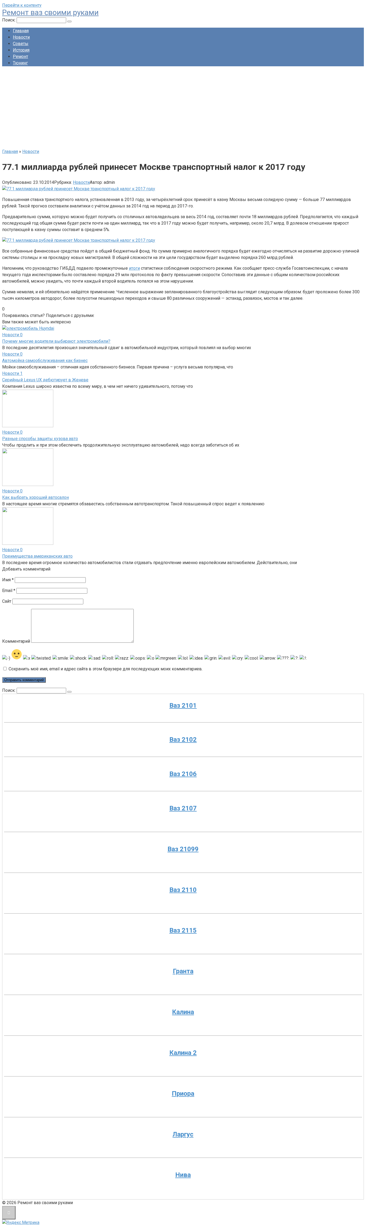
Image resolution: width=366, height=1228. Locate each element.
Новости (21, 37)
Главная (21, 30)
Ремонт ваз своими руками (50, 12)
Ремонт (20, 56)
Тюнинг (20, 62)
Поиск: (9, 20)
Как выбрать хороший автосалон (35, 497)
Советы (20, 43)
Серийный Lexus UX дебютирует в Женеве (45, 379)
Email (8, 590)
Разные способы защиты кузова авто (40, 438)
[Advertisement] (183, 108)
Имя (8, 579)
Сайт (6, 601)
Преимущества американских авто (37, 556)
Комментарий (16, 641)
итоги (134, 268)
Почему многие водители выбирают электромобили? (56, 341)
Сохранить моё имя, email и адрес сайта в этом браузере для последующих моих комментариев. (106, 668)
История (21, 50)
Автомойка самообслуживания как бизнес (45, 360)
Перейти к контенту (22, 5)
